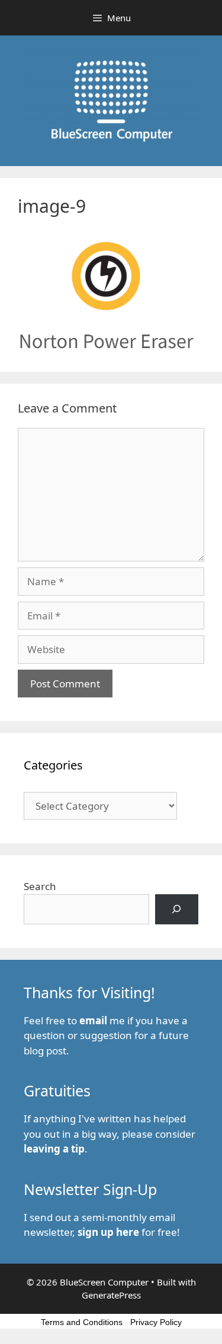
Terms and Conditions (82, 1322)
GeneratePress (111, 1295)
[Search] (176, 909)
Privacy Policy (156, 1322)
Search (40, 886)
